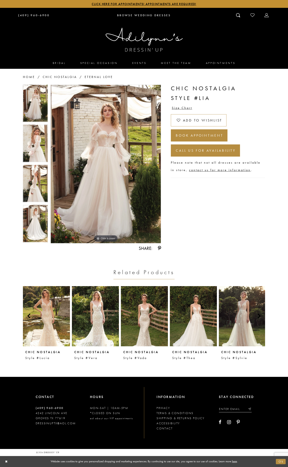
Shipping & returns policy (181, 418)
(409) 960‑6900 (50, 408)
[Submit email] (249, 408)
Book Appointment (199, 135)
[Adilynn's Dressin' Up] (144, 39)
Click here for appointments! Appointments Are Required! (144, 4)
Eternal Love (99, 77)
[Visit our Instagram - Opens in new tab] (229, 422)
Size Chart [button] (182, 108)
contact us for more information (220, 170)
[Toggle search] (238, 15)
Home (29, 77)
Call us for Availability (206, 150)
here (234, 461)
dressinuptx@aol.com (56, 423)
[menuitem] (59, 63)
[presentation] (46, 316)
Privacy (163, 408)
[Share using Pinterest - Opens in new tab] (159, 248)
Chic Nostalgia (60, 77)
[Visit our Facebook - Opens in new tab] (220, 422)
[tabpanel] (35, 105)
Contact (165, 428)
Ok (281, 461)
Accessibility (168, 423)
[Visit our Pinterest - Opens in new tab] (238, 422)
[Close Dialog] (6, 461)
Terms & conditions (175, 413)
